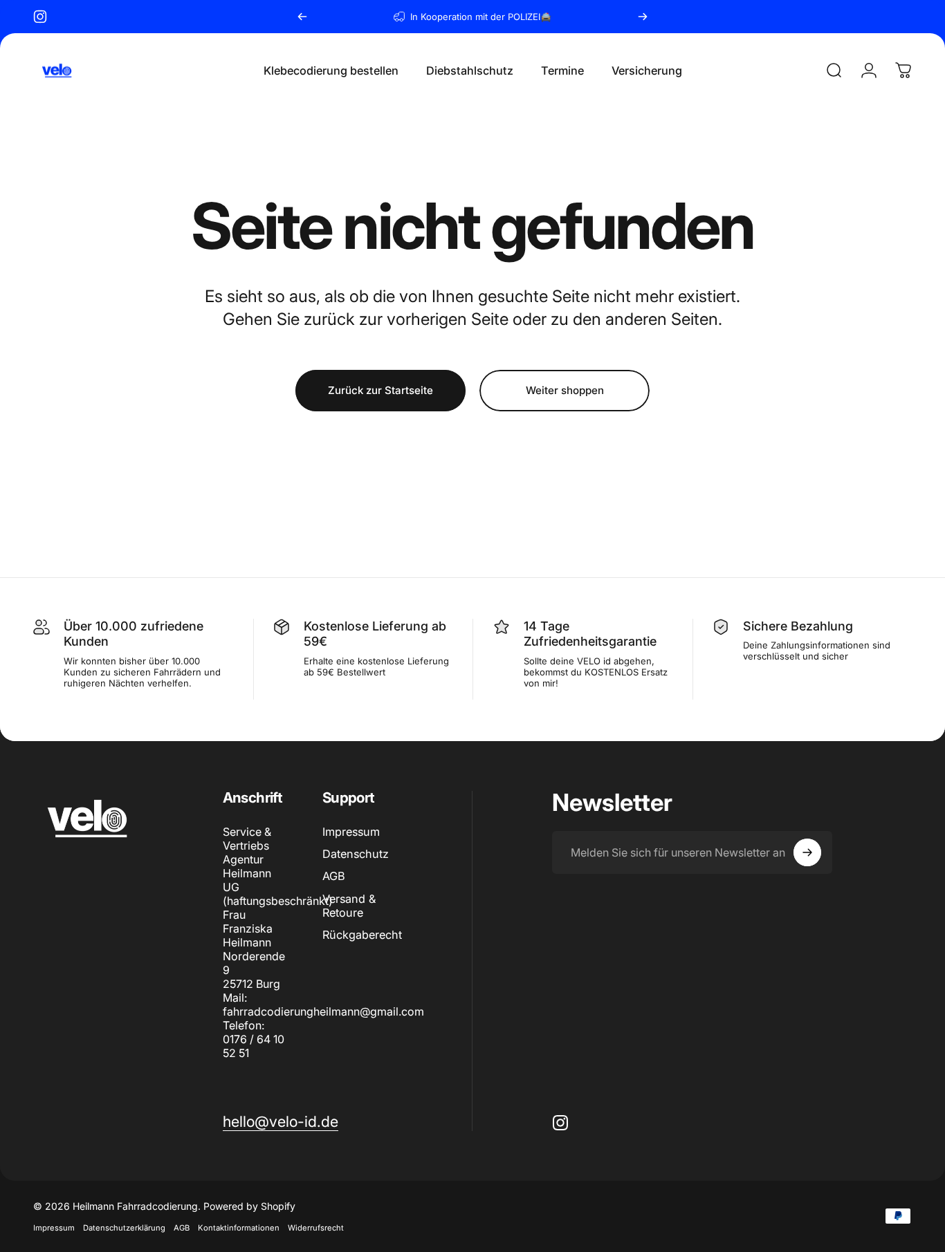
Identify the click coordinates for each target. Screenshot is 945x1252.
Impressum (351, 832)
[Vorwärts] (642, 16)
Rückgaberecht (362, 935)
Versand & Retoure (349, 905)
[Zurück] (302, 16)
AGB (333, 876)
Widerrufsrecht (316, 1228)
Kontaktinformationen (238, 1228)
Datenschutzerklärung (124, 1228)
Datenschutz (355, 854)
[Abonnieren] (807, 852)
